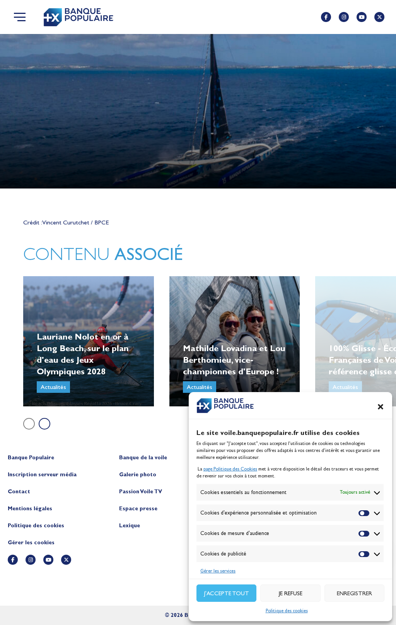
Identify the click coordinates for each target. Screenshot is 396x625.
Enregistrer (354, 593)
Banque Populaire (31, 457)
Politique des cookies (287, 610)
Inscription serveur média (42, 474)
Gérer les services (218, 571)
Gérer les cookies (31, 542)
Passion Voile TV (140, 491)
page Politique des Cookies (230, 469)
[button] (380, 407)
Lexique (129, 525)
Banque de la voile (143, 457)
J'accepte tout (226, 593)
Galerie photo (137, 474)
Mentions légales (30, 508)
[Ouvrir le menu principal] (20, 17)
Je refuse (290, 593)
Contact (19, 491)
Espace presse (138, 508)
